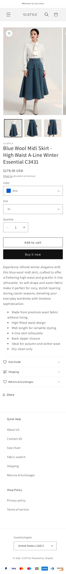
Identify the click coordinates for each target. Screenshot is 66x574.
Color (6, 182)
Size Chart (14, 448)
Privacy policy (16, 500)
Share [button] (10, 395)
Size (5, 201)
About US (13, 430)
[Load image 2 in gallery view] (33, 128)
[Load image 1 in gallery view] (13, 128)
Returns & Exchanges (21, 475)
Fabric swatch (16, 457)
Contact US (14, 439)
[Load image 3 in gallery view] (53, 128)
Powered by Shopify (42, 558)
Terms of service (18, 509)
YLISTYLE (26, 558)
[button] (8, 14)
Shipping (7, 176)
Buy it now (33, 254)
